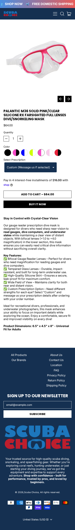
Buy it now (37, 204)
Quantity (8, 132)
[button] (62, 13)
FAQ (56, 370)
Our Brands (19, 360)
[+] (20, 138)
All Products (19, 355)
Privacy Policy (56, 375)
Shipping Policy (56, 385)
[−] (6, 138)
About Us (56, 355)
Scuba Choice (31, 492)
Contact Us (56, 360)
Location (56, 365)
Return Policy (56, 380)
